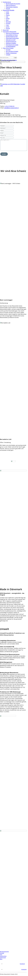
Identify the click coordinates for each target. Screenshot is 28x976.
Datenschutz (3, 956)
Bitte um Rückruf (10, 5)
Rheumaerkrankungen (12, 38)
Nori (7, 20)
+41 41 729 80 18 (9, 106)
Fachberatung (7, 2)
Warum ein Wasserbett (12, 33)
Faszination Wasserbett (9, 31)
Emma (7, 18)
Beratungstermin (4, 951)
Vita (7, 17)
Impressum (3, 957)
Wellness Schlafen (11, 43)
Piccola (8, 28)
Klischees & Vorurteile (12, 45)
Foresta (8, 23)
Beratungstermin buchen (13, 3)
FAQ (1, 954)
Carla (7, 12)
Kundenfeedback (10, 46)
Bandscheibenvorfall (11, 36)
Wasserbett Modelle (8, 10)
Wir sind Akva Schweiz (12, 51)
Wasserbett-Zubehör (12, 7)
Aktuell (8, 8)
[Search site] (1, 64)
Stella (7, 13)
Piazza (8, 15)
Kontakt (8, 50)
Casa (7, 25)
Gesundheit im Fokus (12, 35)
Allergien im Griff (10, 40)
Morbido (8, 22)
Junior (7, 27)
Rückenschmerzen (11, 41)
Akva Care (6, 30)
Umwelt (8, 55)
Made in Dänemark (11, 53)
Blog (1, 959)
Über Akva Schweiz (8, 48)
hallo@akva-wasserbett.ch (11, 108)
